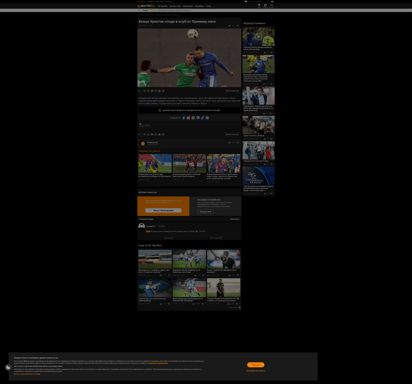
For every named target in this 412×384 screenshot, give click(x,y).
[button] (8, 367)
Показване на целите (255, 371)
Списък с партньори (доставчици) (27, 374)
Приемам (256, 365)
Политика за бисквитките (158, 363)
